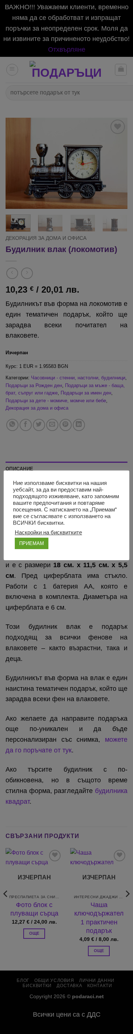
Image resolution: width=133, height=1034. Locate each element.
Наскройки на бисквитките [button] (48, 532)
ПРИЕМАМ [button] (31, 543)
